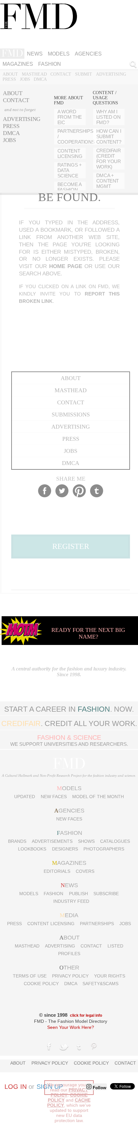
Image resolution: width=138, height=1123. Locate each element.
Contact (60, 74)
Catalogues (115, 841)
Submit (83, 74)
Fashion (49, 64)
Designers (65, 848)
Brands (17, 841)
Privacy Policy (70, 975)
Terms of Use (30, 975)
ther (69, 967)
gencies (69, 810)
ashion (69, 833)
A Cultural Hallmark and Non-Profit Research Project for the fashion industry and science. (69, 775)
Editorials (57, 871)
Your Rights (109, 975)
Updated (24, 796)
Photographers (103, 848)
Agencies (88, 53)
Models (59, 53)
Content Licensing (50, 923)
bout (69, 937)
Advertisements (52, 841)
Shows (86, 841)
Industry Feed (71, 901)
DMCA (40, 79)
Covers (85, 871)
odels (69, 788)
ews (69, 885)
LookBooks (32, 848)
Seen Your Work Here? (70, 1027)
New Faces (54, 796)
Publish (78, 893)
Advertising (111, 74)
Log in (15, 1086)
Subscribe (106, 893)
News (35, 53)
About (10, 74)
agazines (69, 863)
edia (69, 915)
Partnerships (97, 923)
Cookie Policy (41, 983)
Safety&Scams (100, 983)
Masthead (34, 74)
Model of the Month (98, 796)
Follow (98, 1087)
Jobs (25, 79)
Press (9, 79)
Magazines (18, 64)
